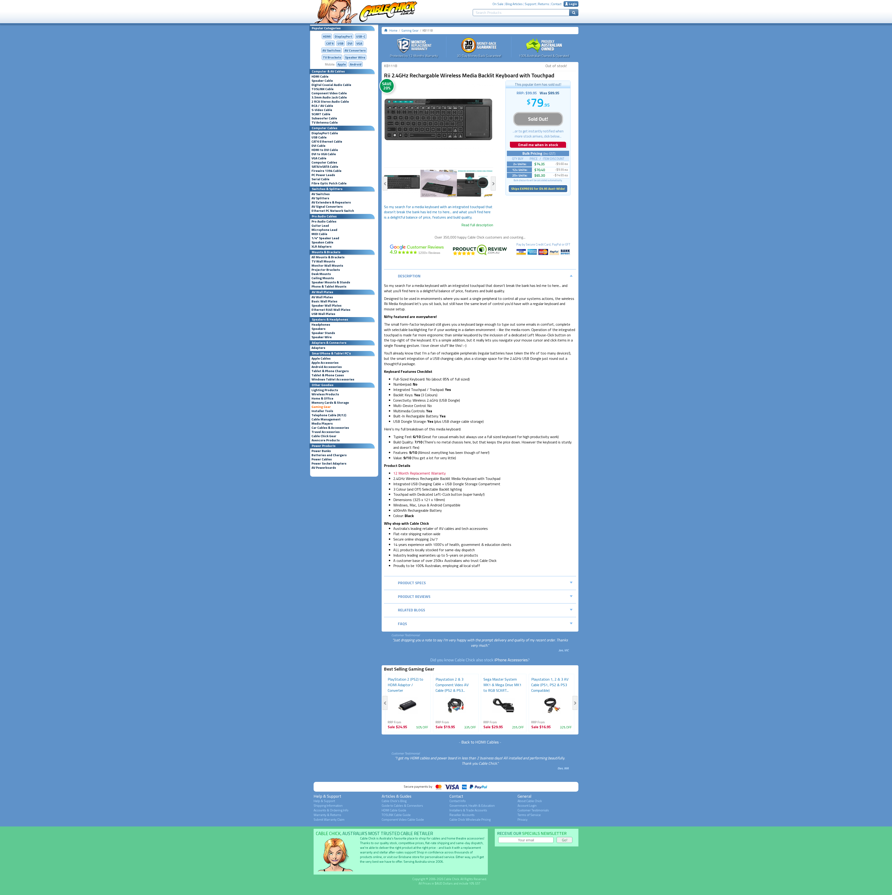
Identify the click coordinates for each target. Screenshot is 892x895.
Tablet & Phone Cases (328, 375)
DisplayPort (343, 36)
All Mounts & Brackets (328, 257)
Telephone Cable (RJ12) (329, 415)
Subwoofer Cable (324, 118)
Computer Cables (324, 162)
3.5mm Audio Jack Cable (329, 97)
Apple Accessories (325, 363)
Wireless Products (325, 394)
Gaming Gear (321, 407)
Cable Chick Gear (324, 436)
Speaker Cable (322, 81)
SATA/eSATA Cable (325, 166)
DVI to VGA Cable (324, 154)
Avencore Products (326, 440)
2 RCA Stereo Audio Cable (330, 101)
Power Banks (321, 451)
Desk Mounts (321, 274)
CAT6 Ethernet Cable (327, 141)
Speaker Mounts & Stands (331, 282)
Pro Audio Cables (324, 221)
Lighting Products (325, 390)
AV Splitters (320, 198)
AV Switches (331, 50)
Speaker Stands (323, 333)
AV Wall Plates (322, 297)
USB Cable (319, 137)
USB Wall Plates (323, 314)
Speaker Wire (355, 57)
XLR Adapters (321, 246)
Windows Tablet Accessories (333, 379)
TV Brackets (332, 57)
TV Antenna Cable (325, 122)
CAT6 (330, 43)
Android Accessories (327, 367)
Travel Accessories (326, 432)
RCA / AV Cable (322, 106)
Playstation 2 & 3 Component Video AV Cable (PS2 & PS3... (452, 684)
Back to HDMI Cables (480, 742)
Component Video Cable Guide (403, 819)
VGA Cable (319, 158)
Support (530, 3)
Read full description (477, 225)
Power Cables (322, 459)
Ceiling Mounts (323, 278)
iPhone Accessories (511, 660)
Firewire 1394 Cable (326, 171)
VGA (359, 43)
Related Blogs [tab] (411, 610)
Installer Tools (322, 411)
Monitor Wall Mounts (327, 265)
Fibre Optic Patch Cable (329, 183)
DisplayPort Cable (325, 133)
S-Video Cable (322, 110)
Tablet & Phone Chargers (330, 371)
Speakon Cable (322, 242)
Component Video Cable (329, 93)
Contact (556, 3)
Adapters (318, 348)
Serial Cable (320, 179)
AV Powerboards (324, 468)
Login (572, 3)
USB (341, 43)
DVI (350, 43)
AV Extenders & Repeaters (331, 202)
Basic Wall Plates (324, 301)
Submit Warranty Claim (329, 819)
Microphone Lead (324, 230)
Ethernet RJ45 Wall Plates (331, 310)
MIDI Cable (319, 234)
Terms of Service (529, 814)
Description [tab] (409, 276)
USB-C (360, 36)
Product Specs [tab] (412, 583)
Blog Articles (514, 3)
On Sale (497, 3)
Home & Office (322, 398)
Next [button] (493, 183)
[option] (438, 119)
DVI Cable (318, 146)
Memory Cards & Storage (330, 402)
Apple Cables (321, 358)
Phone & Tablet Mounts (329, 286)
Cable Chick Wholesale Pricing (470, 819)
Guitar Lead (320, 225)
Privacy (523, 819)
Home (393, 30)
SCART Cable (321, 114)
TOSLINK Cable (323, 89)
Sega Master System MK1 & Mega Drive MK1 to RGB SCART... (502, 684)
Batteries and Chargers (329, 455)
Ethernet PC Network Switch (333, 211)
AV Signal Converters (327, 206)
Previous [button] (385, 183)
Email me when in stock (538, 145)
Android (355, 64)
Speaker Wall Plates (326, 305)
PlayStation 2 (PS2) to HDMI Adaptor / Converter (405, 684)
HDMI (327, 36)
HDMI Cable (320, 76)
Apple (342, 64)
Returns (543, 3)
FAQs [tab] (402, 623)
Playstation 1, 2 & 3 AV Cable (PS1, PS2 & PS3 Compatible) (549, 684)
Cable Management (326, 419)
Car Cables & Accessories (330, 428)
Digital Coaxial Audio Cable (331, 85)
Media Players (322, 423)
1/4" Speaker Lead (325, 238)
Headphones (321, 324)
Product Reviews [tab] (414, 596)
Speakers (318, 329)
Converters (355, 50)
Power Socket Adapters (329, 463)
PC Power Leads (323, 175)
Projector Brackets (326, 270)
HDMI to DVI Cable (325, 150)
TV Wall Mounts (323, 261)
